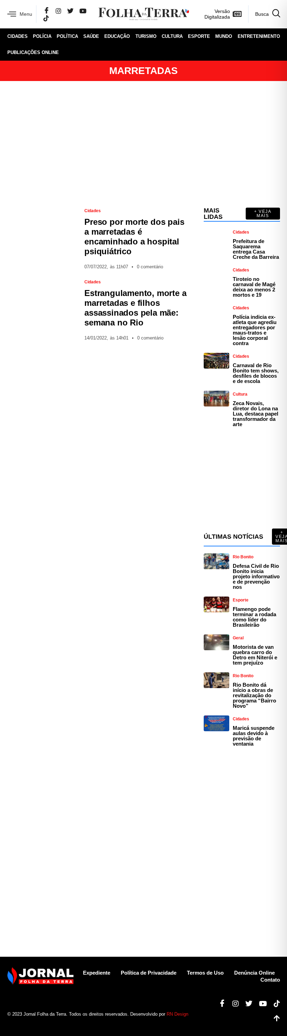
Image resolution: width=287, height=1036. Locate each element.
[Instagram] (58, 10)
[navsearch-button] (264, 14)
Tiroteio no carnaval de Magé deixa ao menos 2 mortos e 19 (254, 287)
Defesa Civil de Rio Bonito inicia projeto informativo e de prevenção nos (256, 576)
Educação (117, 36)
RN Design (177, 1014)
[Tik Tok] (46, 18)
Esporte (199, 36)
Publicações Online (33, 52)
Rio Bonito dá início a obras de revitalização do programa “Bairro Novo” (254, 695)
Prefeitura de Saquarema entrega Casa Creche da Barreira (256, 249)
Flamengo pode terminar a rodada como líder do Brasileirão (254, 617)
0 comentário (150, 266)
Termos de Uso (205, 973)
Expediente (96, 973)
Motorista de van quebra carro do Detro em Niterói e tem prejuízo (255, 655)
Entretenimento (259, 36)
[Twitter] (70, 10)
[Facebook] (46, 11)
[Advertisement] (143, 144)
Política (67, 36)
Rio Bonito (243, 557)
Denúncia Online (254, 973)
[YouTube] (82, 10)
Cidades (17, 36)
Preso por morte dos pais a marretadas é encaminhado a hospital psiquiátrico (134, 236)
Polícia (42, 36)
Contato (270, 980)
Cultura (172, 36)
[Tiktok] (274, 1003)
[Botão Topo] (274, 1018)
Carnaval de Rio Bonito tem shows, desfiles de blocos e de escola (256, 373)
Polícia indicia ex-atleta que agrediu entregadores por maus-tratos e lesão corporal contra (254, 330)
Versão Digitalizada (217, 14)
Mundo (223, 36)
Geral (238, 638)
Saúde (91, 36)
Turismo (145, 36)
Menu (26, 14)
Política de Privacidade (148, 973)
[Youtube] (260, 1003)
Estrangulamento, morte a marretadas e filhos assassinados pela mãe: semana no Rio (135, 307)
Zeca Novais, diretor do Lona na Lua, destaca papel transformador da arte (255, 413)
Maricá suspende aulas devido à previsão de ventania (253, 736)
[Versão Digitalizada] (237, 14)
